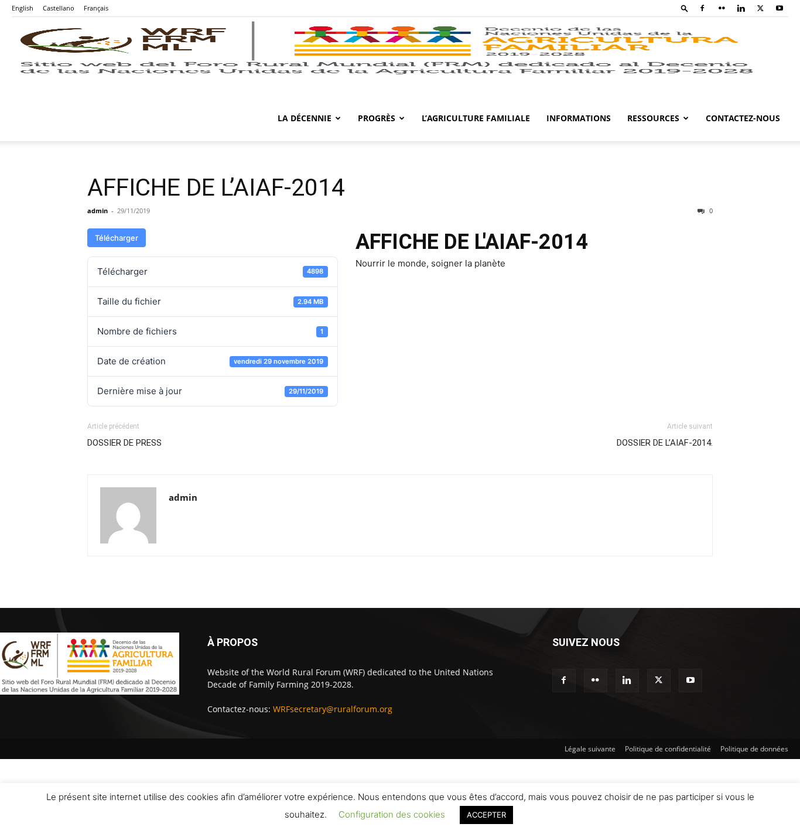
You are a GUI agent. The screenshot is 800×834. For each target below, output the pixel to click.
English (22, 8)
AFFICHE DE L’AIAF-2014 (216, 187)
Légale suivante (590, 749)
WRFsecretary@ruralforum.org (332, 709)
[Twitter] (760, 8)
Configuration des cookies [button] (392, 814)
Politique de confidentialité (668, 749)
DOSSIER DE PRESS (124, 442)
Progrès (376, 118)
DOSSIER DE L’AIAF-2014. (665, 442)
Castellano (58, 8)
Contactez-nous (743, 118)
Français (96, 8)
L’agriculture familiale (476, 118)
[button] (684, 8)
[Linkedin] (741, 8)
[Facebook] (702, 8)
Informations (578, 118)
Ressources (653, 118)
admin (97, 210)
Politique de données (754, 749)
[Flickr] (721, 8)
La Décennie (304, 118)
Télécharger (116, 237)
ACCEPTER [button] (486, 814)
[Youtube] (779, 8)
